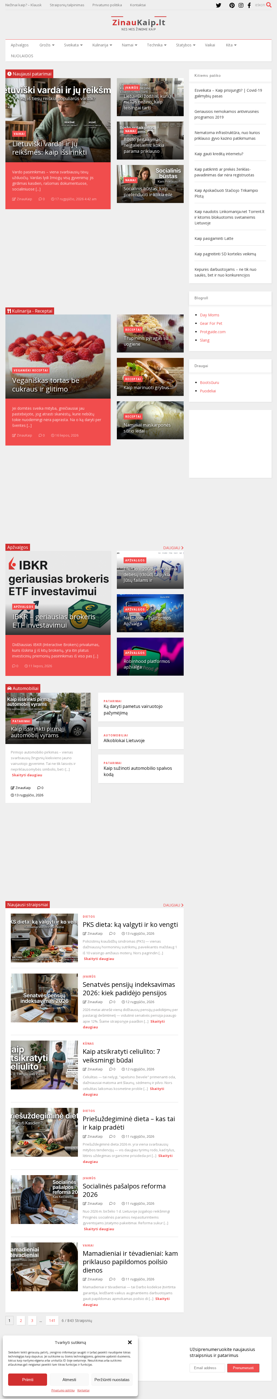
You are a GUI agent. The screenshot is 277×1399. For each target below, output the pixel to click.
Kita (229, 44)
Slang (204, 340)
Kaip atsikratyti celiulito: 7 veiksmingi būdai (121, 1055)
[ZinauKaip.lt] (138, 29)
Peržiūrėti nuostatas (112, 1379)
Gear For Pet (211, 323)
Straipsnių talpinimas (67, 4)
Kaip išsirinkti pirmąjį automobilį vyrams (38, 732)
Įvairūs (131, 88)
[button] (130, 1342)
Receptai (133, 330)
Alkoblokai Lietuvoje (124, 740)
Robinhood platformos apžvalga (147, 664)
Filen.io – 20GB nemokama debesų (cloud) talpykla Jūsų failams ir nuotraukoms (150, 577)
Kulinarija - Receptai (31, 311)
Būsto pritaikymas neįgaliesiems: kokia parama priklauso (144, 145)
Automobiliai (116, 735)
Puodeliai (208, 390)
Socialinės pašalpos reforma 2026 (124, 1190)
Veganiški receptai (31, 370)
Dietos (89, 916)
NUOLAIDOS (22, 55)
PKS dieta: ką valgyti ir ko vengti (130, 924)
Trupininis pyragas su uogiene (146, 341)
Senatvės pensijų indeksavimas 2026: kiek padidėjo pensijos (129, 988)
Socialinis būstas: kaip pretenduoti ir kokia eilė (148, 191)
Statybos (184, 44)
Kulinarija (100, 44)
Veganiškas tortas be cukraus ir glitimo (45, 384)
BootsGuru (209, 382)
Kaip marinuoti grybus (146, 387)
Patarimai (21, 721)
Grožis (45, 44)
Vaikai (210, 44)
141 (52, 1320)
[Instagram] (241, 5)
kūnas (88, 1043)
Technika (155, 44)
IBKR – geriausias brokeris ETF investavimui (53, 621)
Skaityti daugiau (27, 774)
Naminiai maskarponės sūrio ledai (147, 428)
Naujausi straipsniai (27, 904)
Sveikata (71, 44)
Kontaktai (83, 1390)
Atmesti (69, 1379)
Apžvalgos (20, 44)
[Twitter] (218, 5)
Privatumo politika (63, 1390)
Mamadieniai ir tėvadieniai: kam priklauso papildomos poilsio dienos (130, 1261)
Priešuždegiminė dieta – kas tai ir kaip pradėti (129, 1122)
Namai (127, 44)
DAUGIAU (172, 905)
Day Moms (209, 314)
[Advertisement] (94, 256)
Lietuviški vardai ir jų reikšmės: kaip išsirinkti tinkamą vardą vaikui (49, 152)
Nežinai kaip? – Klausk (23, 4)
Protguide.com (213, 331)
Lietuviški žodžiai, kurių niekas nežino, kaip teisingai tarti (147, 102)
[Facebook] (249, 5)
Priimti (27, 1379)
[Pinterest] (232, 5)
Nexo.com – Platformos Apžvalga (147, 621)
